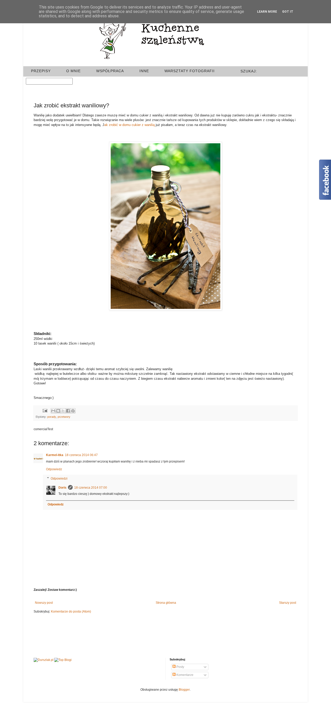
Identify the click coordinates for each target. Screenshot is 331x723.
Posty (180, 667)
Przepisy (41, 71)
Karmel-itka (54, 455)
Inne (144, 71)
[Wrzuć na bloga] (58, 410)
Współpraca (110, 71)
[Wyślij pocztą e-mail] (53, 410)
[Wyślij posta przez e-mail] (44, 410)
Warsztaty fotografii (189, 71)
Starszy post (287, 603)
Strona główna (166, 603)
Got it (287, 11)
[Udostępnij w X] (63, 410)
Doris (62, 487)
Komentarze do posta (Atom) (71, 611)
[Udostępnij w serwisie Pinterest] (73, 410)
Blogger (184, 689)
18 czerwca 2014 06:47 (81, 455)
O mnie (73, 71)
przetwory (64, 416)
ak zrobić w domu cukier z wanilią (129, 125)
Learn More (267, 11)
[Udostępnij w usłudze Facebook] (68, 410)
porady (51, 416)
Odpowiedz (54, 469)
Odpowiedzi (59, 478)
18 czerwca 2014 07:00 (90, 487)
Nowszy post (44, 603)
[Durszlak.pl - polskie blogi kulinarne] (44, 660)
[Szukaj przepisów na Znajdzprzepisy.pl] (63, 660)
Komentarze (184, 675)
